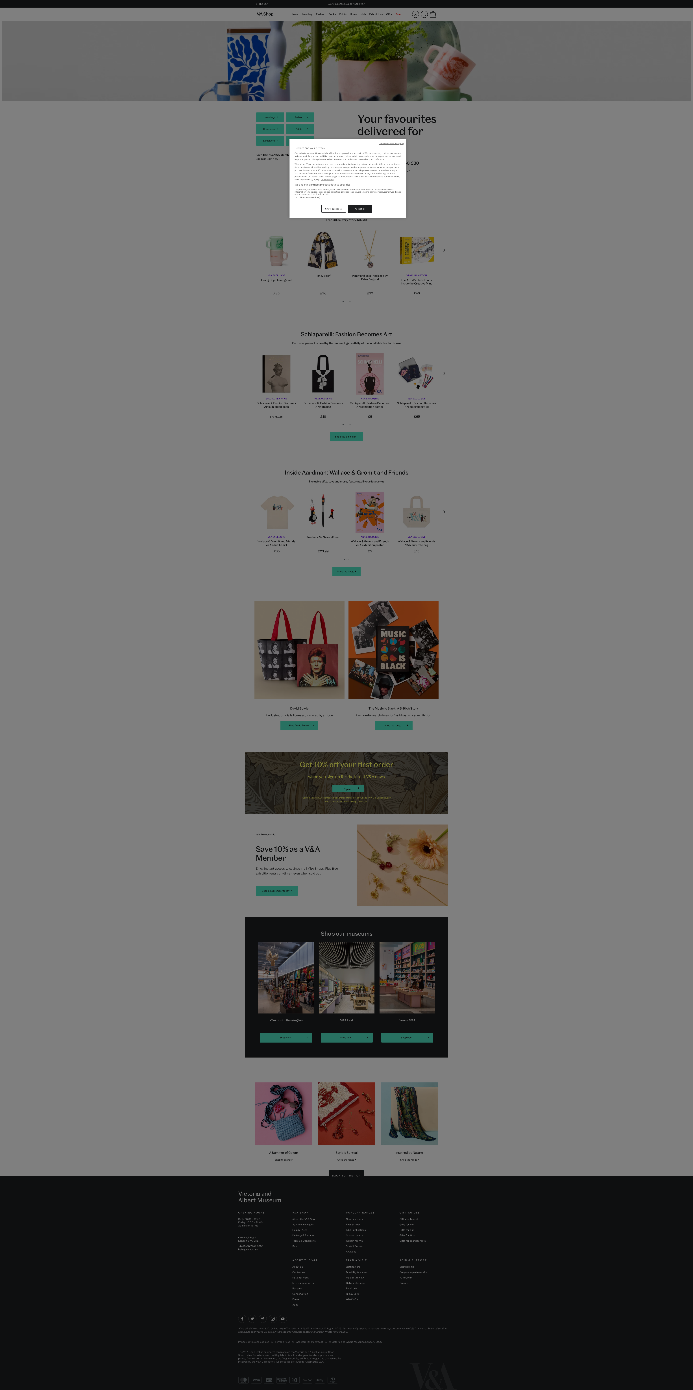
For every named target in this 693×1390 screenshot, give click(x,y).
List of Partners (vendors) (307, 197)
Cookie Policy (327, 179)
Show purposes (333, 209)
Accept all (360, 209)
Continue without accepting (391, 143)
